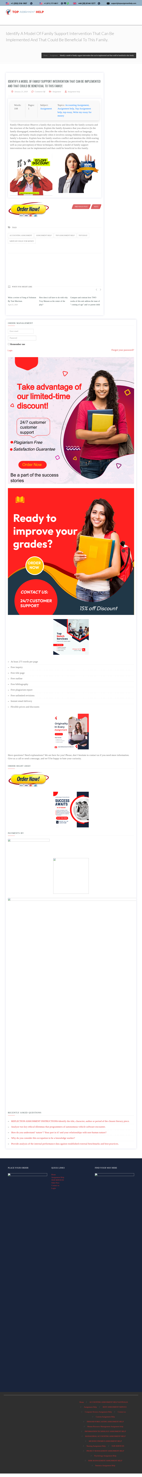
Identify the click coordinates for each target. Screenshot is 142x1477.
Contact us (55, 1189)
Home (53, 1178)
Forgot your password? (122, 353)
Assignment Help (57, 1181)
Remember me (17, 347)
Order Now (55, 1186)
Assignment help (66, 108)
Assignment (56, 92)
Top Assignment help (65, 235)
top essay (67, 112)
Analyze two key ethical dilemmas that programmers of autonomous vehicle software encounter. (58, 1130)
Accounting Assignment (77, 105)
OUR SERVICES (57, 1183)
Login (10, 354)
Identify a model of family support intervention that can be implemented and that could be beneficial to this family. (54, 83)
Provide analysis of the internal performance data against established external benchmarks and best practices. (65, 1147)
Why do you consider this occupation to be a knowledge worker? (43, 1141)
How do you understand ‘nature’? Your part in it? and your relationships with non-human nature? (58, 1136)
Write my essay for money (22, 241)
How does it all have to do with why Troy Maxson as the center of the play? (22, 301)
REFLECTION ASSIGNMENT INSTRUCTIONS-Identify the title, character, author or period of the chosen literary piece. (70, 1124)
